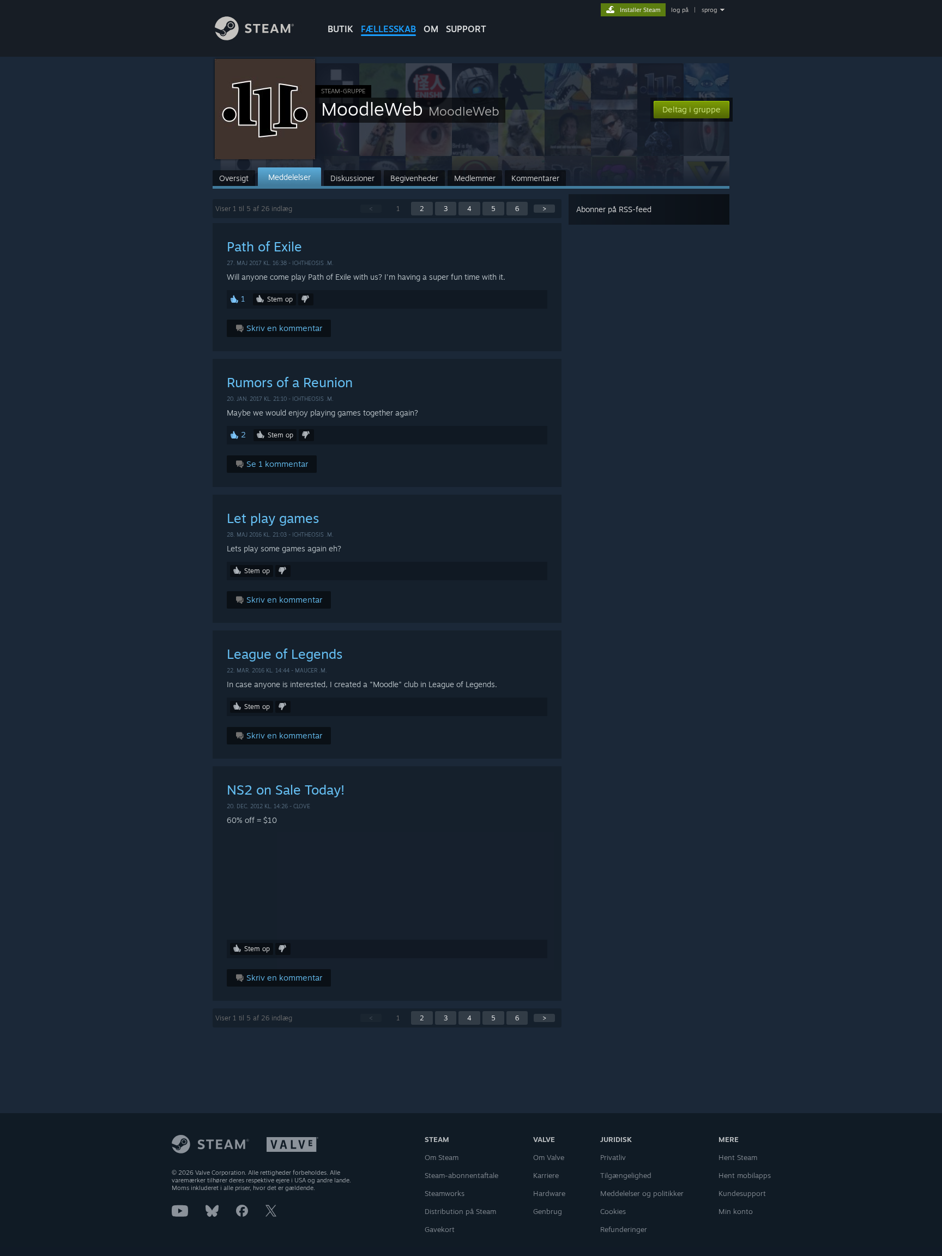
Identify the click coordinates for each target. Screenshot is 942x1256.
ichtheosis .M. (313, 263)
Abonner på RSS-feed (613, 209)
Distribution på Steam (460, 1211)
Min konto (735, 1211)
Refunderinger (623, 1229)
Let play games (273, 518)
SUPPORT (466, 28)
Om (431, 28)
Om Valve (548, 1157)
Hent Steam (737, 1157)
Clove (301, 806)
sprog (709, 10)
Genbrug (547, 1211)
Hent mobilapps (744, 1175)
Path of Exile (264, 246)
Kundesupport (742, 1193)
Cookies (613, 1211)
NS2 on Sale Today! (286, 790)
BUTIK (340, 28)
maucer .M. (311, 670)
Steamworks (444, 1193)
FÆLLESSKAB (388, 28)
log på (680, 10)
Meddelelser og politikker (642, 1193)
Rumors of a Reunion (290, 382)
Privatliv (613, 1157)
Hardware (549, 1193)
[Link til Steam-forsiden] (254, 37)
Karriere (546, 1175)
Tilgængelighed (625, 1175)
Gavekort (440, 1229)
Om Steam (441, 1157)
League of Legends (284, 654)
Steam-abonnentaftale (461, 1175)
